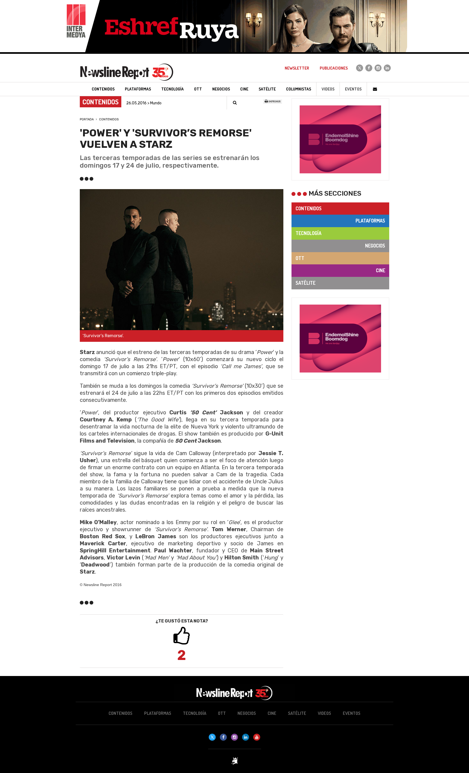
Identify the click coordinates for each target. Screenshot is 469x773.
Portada (87, 119)
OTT (300, 258)
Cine (380, 270)
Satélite (305, 283)
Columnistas (298, 89)
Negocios (375, 246)
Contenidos (109, 119)
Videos (328, 89)
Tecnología (308, 233)
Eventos (353, 89)
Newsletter (297, 68)
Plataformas (370, 221)
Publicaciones (334, 68)
